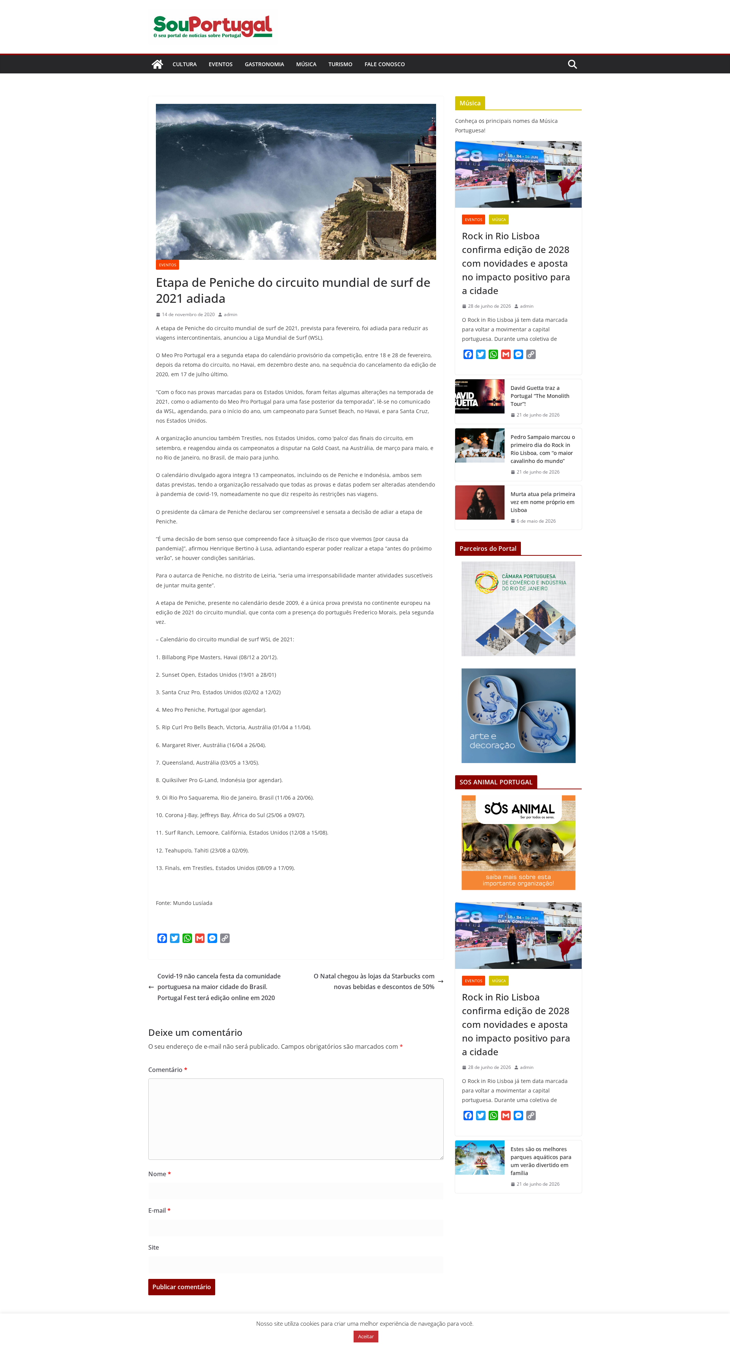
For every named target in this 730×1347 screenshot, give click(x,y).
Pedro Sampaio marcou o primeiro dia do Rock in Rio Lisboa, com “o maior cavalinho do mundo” (543, 448)
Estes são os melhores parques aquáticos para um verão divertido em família (541, 1161)
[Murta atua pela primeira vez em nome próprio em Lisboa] (480, 507)
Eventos (221, 64)
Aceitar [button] (366, 1336)
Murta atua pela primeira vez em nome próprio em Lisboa (543, 502)
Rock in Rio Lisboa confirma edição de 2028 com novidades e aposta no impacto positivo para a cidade (516, 263)
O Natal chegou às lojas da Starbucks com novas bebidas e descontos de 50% (374, 981)
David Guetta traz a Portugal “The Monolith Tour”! (540, 395)
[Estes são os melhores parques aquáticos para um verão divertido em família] (480, 1166)
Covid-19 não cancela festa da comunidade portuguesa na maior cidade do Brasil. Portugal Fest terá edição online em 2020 (219, 987)
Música (306, 64)
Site (153, 1247)
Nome (159, 1174)
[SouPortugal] (157, 64)
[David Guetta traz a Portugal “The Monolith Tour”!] (480, 401)
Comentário (167, 1070)
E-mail (159, 1210)
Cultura (185, 64)
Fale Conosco (385, 64)
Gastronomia (264, 64)
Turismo (340, 64)
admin (230, 314)
